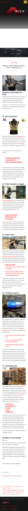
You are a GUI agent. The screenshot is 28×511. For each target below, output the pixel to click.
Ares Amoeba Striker (10, 406)
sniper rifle (22, 394)
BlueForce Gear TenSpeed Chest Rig (13, 162)
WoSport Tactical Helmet (11, 215)
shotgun (16, 396)
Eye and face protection (7, 200)
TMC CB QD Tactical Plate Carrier (13, 158)
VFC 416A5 (7, 408)
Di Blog (10, 509)
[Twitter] (3, 2)
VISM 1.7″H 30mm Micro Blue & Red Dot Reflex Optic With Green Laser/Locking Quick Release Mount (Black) (14, 273)
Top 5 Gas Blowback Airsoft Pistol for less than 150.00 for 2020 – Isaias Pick (13, 492)
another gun (21, 387)
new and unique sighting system (9, 257)
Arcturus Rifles (9, 404)
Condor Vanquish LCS (10, 160)
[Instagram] (7, 2)
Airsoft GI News (14, 62)
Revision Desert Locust (10, 217)
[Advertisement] (14, 30)
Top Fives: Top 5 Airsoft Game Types (12, 487)
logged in (10, 476)
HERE (19, 464)
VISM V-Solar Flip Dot (10, 265)
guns (14, 99)
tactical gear (19, 136)
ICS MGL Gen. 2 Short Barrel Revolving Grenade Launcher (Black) (13, 341)
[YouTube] (5, 2)
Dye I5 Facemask (9, 219)
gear (18, 99)
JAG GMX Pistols (9, 412)
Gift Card (16, 445)
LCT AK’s (7, 410)
